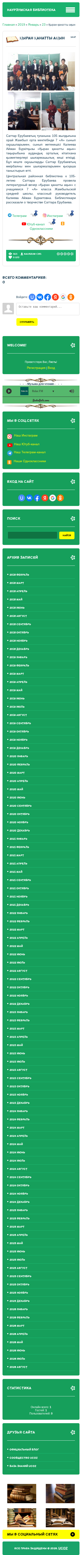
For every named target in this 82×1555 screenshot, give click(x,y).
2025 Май (16, 1243)
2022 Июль (17, 962)
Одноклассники (41, 228)
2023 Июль (17, 1061)
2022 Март (17, 929)
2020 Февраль (20, 764)
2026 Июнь (17, 1350)
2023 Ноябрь (19, 1095)
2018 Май (16, 599)
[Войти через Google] (63, 297)
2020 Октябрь (20, 814)
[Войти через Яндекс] (55, 297)
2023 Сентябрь (20, 1078)
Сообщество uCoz (24, 1458)
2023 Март (17, 1028)
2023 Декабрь (20, 1103)
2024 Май (16, 1144)
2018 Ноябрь (19, 641)
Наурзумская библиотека (31, 10)
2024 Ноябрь (19, 1194)
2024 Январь (19, 1111)
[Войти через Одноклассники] (70, 297)
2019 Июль (17, 707)
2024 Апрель (19, 1136)
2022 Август (18, 971)
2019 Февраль (19, 665)
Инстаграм (55, 216)
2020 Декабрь (20, 830)
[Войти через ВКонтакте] (39, 297)
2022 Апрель (19, 938)
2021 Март (17, 855)
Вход (51, 368)
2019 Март (17, 674)
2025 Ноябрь (19, 1293)
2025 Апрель (19, 1235)
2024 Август (18, 1169)
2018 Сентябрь (20, 624)
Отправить (27, 321)
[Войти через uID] (32, 297)
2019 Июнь (17, 698)
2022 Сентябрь (20, 979)
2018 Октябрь (19, 632)
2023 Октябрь (19, 1086)
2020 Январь (19, 756)
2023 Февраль (20, 1020)
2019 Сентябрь (20, 723)
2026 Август (18, 1367)
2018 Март (17, 583)
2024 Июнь (17, 1152)
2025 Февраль (20, 1218)
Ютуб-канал (36, 224)
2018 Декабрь (19, 649)
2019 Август (18, 715)
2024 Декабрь (20, 1202)
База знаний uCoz (23, 1466)
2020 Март (17, 773)
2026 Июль (17, 1359)
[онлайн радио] (41, 401)
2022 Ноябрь (19, 995)
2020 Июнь (17, 797)
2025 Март (17, 1227)
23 (44, 24)
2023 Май (16, 1045)
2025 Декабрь (20, 1301)
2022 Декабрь (20, 1004)
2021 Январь (18, 839)
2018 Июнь (17, 608)
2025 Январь (19, 1210)
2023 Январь (19, 1012)
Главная (9, 24)
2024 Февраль (20, 1119)
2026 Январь (19, 1309)
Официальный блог (24, 1449)
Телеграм (19, 216)
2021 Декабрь (19, 905)
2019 (21, 24)
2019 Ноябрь (19, 740)
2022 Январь (19, 913)
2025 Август (18, 1268)
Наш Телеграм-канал (30, 452)
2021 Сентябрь (20, 880)
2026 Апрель (19, 1334)
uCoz (63, 1548)
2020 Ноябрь (19, 822)
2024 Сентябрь (20, 1177)
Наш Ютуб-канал (26, 444)
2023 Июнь (17, 1053)
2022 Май (16, 946)
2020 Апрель (19, 781)
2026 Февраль (20, 1317)
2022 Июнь (17, 954)
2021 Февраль (19, 847)
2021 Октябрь (19, 888)
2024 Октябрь (19, 1185)
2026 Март (17, 1326)
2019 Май (16, 690)
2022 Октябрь (19, 987)
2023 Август (18, 1070)
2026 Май (16, 1342)
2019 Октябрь (19, 731)
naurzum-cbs (32, 253)
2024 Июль (17, 1161)
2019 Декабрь (19, 748)
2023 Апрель (19, 1037)
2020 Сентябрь (21, 806)
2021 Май (16, 872)
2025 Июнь (17, 1251)
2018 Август (18, 616)
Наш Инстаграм (26, 435)
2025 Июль (17, 1260)
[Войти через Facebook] (47, 297)
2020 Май (16, 789)
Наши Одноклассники (30, 461)
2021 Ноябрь (19, 896)
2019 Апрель (18, 682)
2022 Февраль (20, 921)
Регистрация (36, 368)
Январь (33, 24)
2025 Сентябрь (20, 1276)
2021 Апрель (18, 863)
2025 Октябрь (19, 1284)
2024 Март (17, 1128)
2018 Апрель (18, 591)
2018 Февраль (19, 575)
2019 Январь (18, 657)
